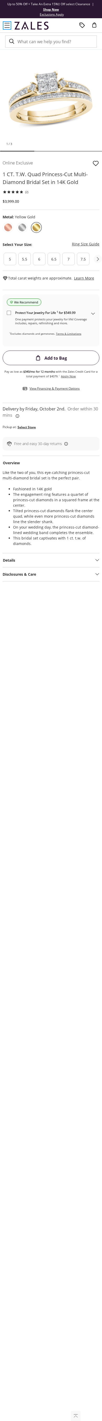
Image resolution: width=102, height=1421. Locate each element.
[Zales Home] (31, 25)
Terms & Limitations (68, 333)
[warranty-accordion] (93, 314)
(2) (26, 192)
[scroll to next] (98, 259)
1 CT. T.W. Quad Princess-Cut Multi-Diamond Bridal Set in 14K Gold (45, 178)
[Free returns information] (65, 443)
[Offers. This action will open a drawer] (82, 25)
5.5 (24, 259)
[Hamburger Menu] (7, 25)
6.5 (53, 259)
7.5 (83, 259)
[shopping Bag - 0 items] (96, 27)
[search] (11, 41)
